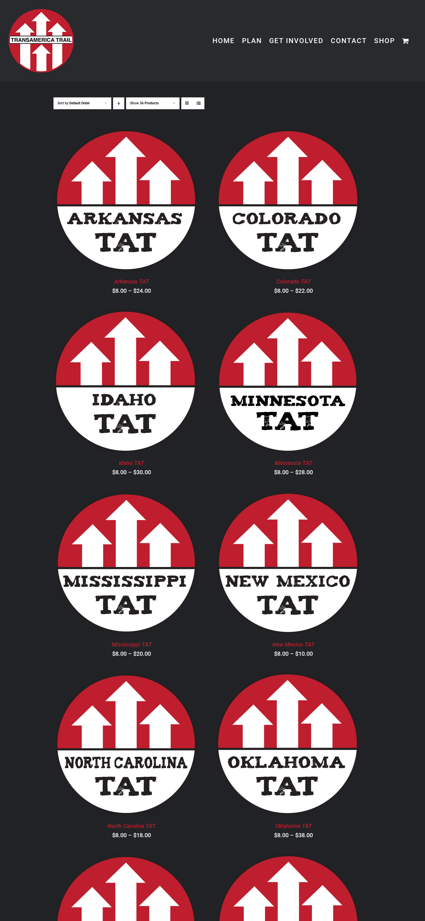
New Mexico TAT (293, 644)
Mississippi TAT (132, 644)
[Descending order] (118, 103)
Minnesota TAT (294, 462)
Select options (109, 200)
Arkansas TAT (131, 281)
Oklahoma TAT (293, 825)
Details (154, 200)
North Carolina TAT (132, 825)
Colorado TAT (293, 281)
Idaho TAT (131, 462)
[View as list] (198, 103)
